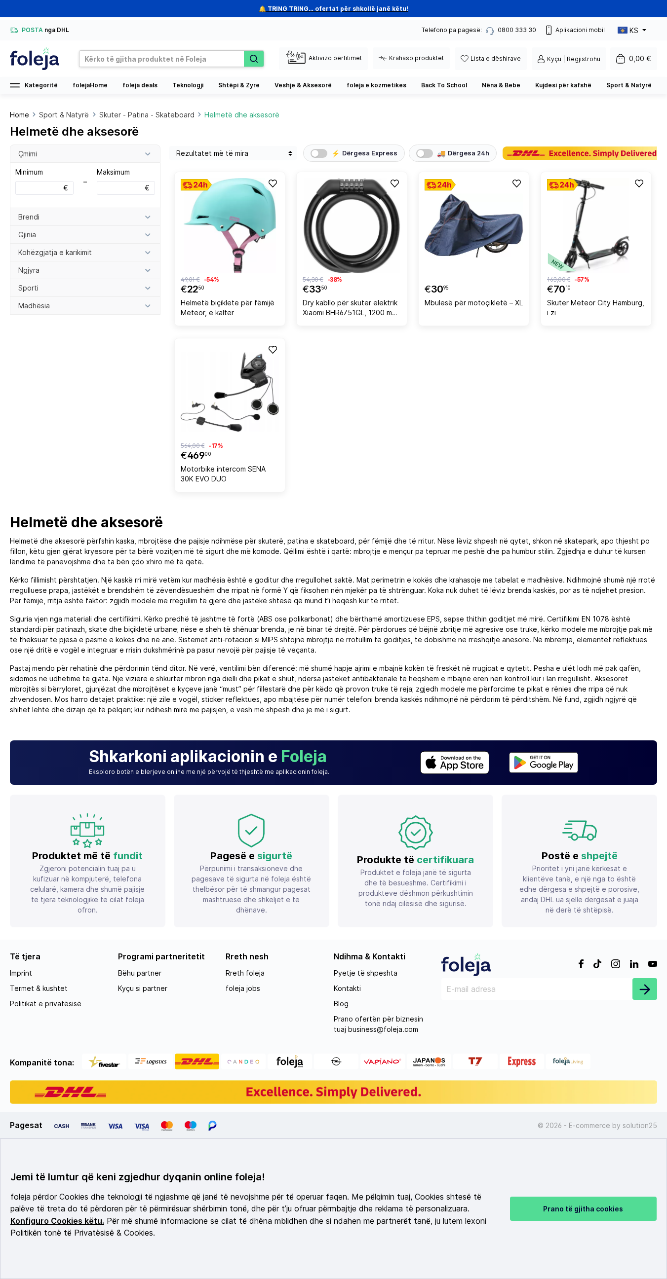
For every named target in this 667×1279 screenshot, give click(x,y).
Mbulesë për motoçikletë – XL (474, 302)
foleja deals (139, 85)
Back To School (444, 85)
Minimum (41, 180)
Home (19, 114)
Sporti (28, 288)
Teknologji (187, 85)
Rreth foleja (245, 973)
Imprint (21, 973)
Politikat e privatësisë (45, 1003)
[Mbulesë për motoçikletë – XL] (474, 225)
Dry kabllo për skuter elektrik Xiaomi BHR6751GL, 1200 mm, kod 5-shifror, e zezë (351, 309)
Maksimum (123, 180)
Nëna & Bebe (501, 85)
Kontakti (347, 988)
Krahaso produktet (416, 58)
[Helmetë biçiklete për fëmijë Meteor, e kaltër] (230, 225)
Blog (341, 1003)
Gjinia (27, 234)
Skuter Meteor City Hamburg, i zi (595, 307)
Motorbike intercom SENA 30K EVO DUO (223, 474)
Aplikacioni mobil (580, 30)
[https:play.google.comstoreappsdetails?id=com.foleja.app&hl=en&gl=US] (543, 762)
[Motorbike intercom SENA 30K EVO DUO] (230, 391)
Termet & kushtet (39, 988)
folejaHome (90, 85)
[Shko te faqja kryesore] (34, 59)
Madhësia (34, 305)
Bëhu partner (139, 973)
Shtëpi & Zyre (239, 85)
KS (633, 30)
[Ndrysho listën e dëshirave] (272, 183)
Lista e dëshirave (496, 58)
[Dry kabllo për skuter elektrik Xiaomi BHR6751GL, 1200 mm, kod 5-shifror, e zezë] (352, 225)
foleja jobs (243, 988)
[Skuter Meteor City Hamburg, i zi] (596, 225)
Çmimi (27, 153)
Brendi (28, 217)
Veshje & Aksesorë (303, 85)
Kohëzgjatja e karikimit (55, 252)
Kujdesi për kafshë (563, 85)
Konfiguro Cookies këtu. (57, 1221)
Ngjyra (28, 270)
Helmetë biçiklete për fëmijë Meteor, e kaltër (228, 307)
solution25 (640, 1125)
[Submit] (644, 989)
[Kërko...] (254, 59)
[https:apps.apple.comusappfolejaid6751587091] (454, 762)
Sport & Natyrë (629, 85)
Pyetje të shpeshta (365, 973)
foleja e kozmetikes (376, 85)
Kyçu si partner (142, 988)
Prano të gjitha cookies (583, 1209)
